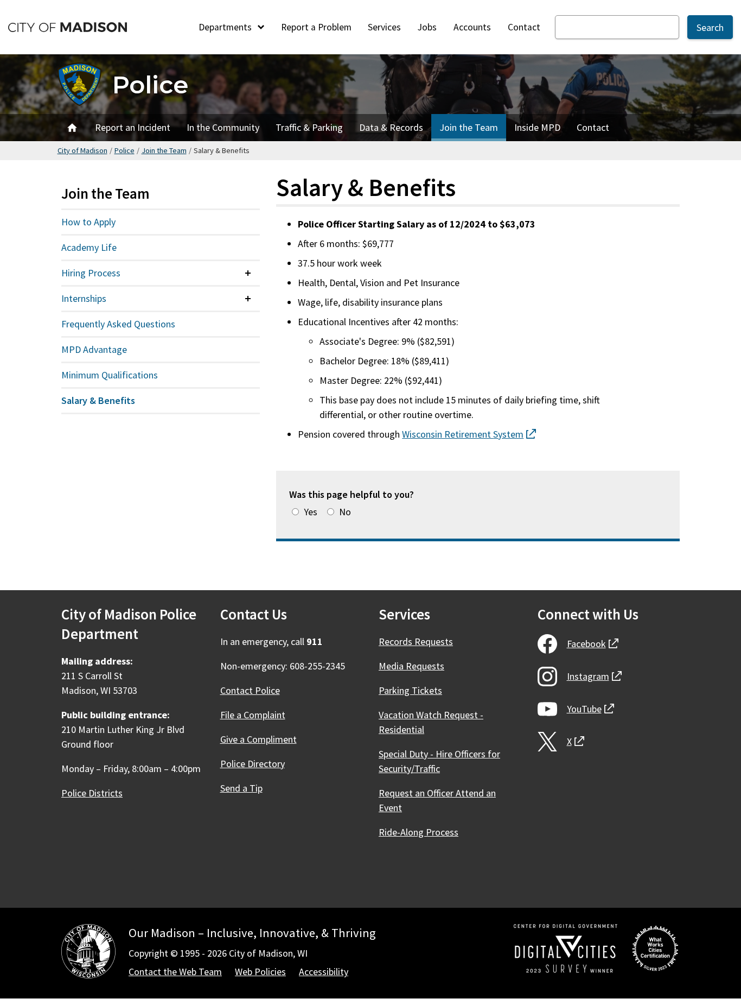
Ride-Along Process (418, 832)
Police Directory (252, 763)
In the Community (223, 127)
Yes (310, 511)
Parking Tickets (410, 690)
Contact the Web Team (175, 971)
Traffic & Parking (309, 127)
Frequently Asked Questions (118, 324)
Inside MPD (537, 127)
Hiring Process (90, 273)
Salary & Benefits (98, 400)
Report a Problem (316, 27)
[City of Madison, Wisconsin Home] (88, 953)
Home (72, 127)
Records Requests (416, 641)
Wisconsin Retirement (469, 434)
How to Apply (88, 222)
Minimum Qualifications (109, 375)
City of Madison (82, 150)
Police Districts (92, 793)
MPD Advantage (94, 349)
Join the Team (468, 127)
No (345, 511)
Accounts (472, 27)
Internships (83, 298)
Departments (226, 27)
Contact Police (250, 690)
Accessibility (323, 971)
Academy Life (89, 247)
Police (150, 84)
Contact (524, 27)
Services (384, 27)
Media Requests (411, 666)
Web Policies (260, 971)
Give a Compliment (258, 739)
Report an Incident (132, 127)
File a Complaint (252, 715)
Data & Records (391, 127)
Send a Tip (241, 788)
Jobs (427, 27)
